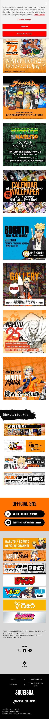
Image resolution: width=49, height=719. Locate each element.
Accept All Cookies (24, 34)
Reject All (24, 27)
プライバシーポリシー (35, 679)
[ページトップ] (24, 664)
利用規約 (13, 679)
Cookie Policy (39, 15)
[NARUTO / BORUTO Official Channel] (24, 526)
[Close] (46, 3)
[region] (24, 19)
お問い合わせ (13, 684)
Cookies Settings (24, 19)
